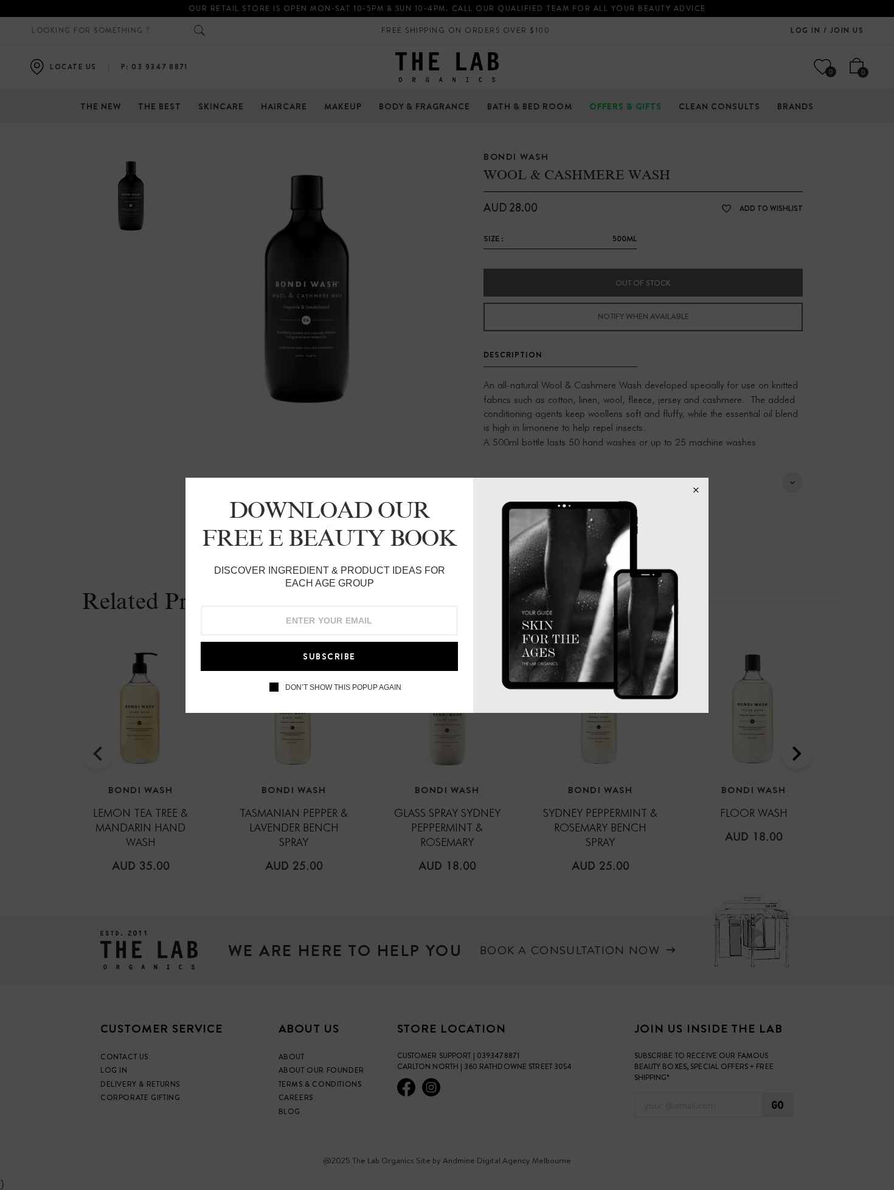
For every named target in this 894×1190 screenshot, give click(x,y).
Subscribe (329, 656)
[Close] (695, 490)
